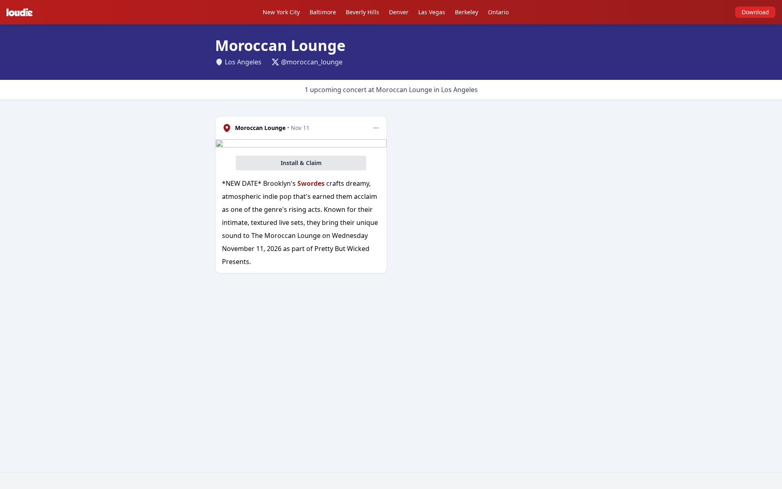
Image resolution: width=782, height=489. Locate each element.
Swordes (311, 183)
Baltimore (323, 12)
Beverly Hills (362, 12)
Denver (399, 12)
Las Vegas (431, 12)
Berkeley (466, 12)
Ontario (498, 12)
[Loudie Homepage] (21, 12)
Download (755, 12)
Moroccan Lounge (260, 128)
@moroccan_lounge (312, 61)
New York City (281, 12)
